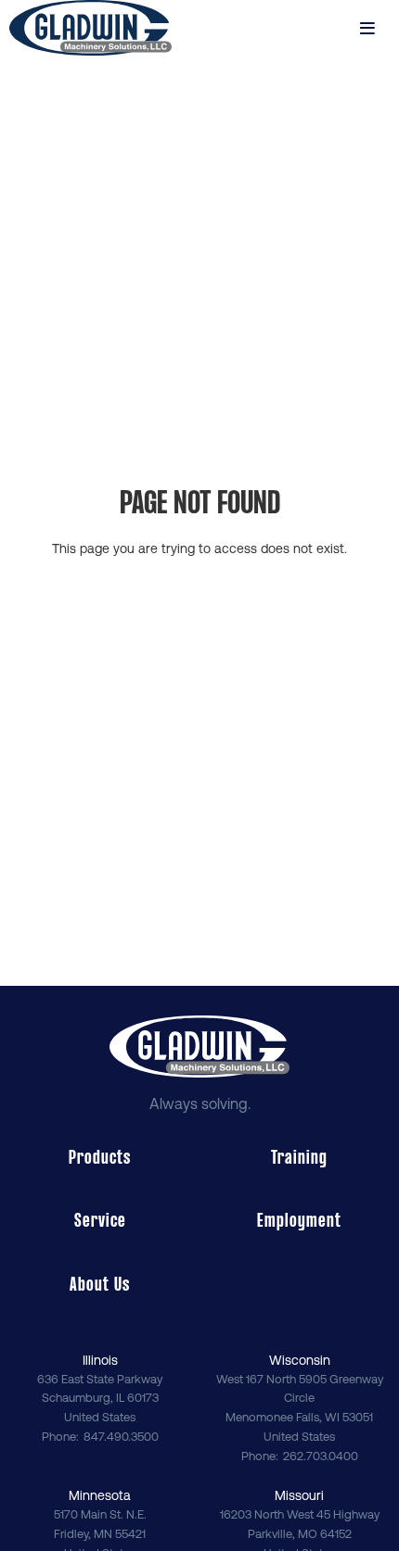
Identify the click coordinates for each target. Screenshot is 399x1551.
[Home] (90, 28)
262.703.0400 (320, 1456)
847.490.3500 (121, 1437)
